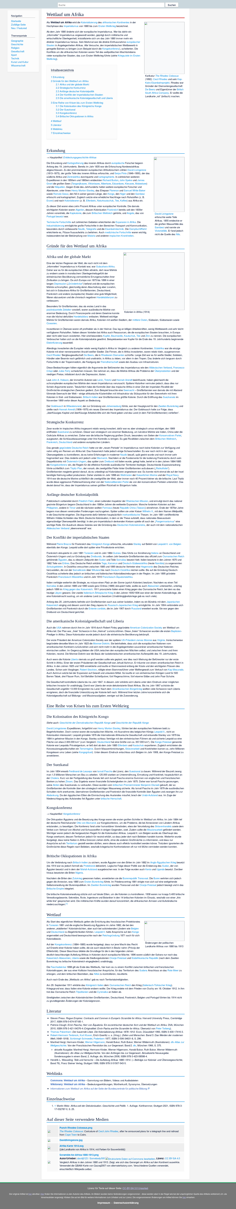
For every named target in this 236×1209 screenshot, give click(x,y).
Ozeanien (52, 323)
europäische (118, 163)
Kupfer (106, 335)
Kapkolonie (75, 213)
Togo (104, 563)
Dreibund (109, 461)
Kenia (148, 869)
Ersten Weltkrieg (107, 26)
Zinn (147, 335)
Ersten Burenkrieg (93, 881)
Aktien (56, 784)
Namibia (159, 563)
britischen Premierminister (126, 784)
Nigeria (79, 872)
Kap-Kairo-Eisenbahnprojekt (163, 80)
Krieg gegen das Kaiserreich (78, 589)
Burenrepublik (130, 878)
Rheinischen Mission (137, 501)
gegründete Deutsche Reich (74, 447)
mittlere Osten (139, 319)
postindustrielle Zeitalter (59, 309)
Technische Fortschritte (59, 222)
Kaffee (123, 200)
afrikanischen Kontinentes (115, 22)
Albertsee (106, 183)
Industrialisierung (55, 225)
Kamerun (113, 563)
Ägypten (62, 559)
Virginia (161, 640)
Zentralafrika (73, 176)
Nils (178, 234)
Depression (60, 283)
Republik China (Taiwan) (132, 507)
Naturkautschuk (105, 200)
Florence (114, 190)
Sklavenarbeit (132, 748)
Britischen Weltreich (102, 213)
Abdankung (52, 795)
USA (58, 627)
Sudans (143, 970)
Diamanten (118, 355)
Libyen (58, 592)
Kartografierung (75, 163)
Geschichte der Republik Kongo (132, 722)
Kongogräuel (85, 752)
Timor (72, 507)
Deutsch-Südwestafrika (135, 563)
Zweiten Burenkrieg (168, 406)
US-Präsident (128, 640)
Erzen (50, 200)
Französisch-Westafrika (70, 576)
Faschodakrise (58, 967)
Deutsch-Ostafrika (120, 570)
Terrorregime (86, 748)
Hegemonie (147, 566)
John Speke (126, 180)
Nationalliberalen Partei (117, 481)
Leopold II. (159, 731)
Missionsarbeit (154, 829)
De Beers (150, 89)
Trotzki (107, 379)
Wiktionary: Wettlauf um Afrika (67, 1084)
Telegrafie (91, 229)
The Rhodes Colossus (167, 75)
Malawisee (140, 183)
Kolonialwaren (72, 200)
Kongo (111, 193)
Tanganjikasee (79, 183)
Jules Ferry (64, 370)
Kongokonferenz (110, 48)
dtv (134, 1045)
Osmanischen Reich (173, 556)
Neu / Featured (19, 28)
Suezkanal (63, 431)
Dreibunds (96, 556)
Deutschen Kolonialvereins (131, 524)
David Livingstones (56, 728)
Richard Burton (110, 180)
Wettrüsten (126, 475)
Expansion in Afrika (126, 222)
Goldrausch (57, 406)
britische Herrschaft (111, 798)
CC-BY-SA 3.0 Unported (135, 1188)
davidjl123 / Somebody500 (91, 1158)
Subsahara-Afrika (105, 266)
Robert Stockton (88, 669)
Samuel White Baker (134, 190)
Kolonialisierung (89, 22)
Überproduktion (163, 370)
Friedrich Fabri (86, 501)
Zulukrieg (77, 878)
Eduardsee (118, 183)
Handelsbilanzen (105, 297)
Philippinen (52, 507)
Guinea (117, 553)
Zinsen (69, 781)
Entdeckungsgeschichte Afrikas (79, 157)
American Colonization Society (146, 627)
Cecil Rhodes (160, 79)
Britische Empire (55, 888)
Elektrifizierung (54, 342)
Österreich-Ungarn (76, 461)
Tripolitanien (82, 991)
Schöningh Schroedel (81, 1038)
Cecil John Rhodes (108, 1131)
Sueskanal (134, 771)
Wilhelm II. (147, 511)
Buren (156, 878)
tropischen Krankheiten (121, 235)
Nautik (81, 229)
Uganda (160, 869)
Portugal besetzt (55, 216)
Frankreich (112, 209)
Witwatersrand (73, 406)
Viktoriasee (94, 183)
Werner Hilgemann (95, 1042)
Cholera (55, 778)
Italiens (155, 553)
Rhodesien (106, 355)
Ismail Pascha (104, 771)
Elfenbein (91, 200)
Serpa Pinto (120, 173)
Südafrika (159, 348)
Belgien (135, 928)
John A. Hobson (60, 379)
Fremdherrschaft (109, 361)
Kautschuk (129, 335)
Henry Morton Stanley (82, 190)
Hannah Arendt (124, 379)
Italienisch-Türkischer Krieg (157, 985)
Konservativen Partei (170, 435)
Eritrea (65, 563)
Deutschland (65, 442)
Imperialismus (71, 26)
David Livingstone (164, 213)
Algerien (80, 209)
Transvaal (143, 878)
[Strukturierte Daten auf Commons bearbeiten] (130, 1158)
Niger (123, 193)
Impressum (103, 1203)
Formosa (107, 507)
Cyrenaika (102, 991)
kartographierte (106, 176)
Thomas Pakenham (60, 1031)
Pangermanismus (165, 521)
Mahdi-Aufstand (88, 869)
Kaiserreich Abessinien (59, 958)
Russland (136, 608)
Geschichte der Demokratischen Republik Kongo (85, 722)
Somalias (121, 559)
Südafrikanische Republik (144, 958)
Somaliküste (79, 570)
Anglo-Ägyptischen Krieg (163, 862)
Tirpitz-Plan (76, 468)
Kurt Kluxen (86, 1035)
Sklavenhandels (163, 826)
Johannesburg (113, 406)
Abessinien (153, 585)
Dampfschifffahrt (138, 229)
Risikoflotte (162, 468)
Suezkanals (169, 397)
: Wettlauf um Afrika (67, 1080)
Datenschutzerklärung (126, 1203)
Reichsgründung (111, 935)
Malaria (91, 235)
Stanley (137, 544)
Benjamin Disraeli (150, 784)
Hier (42, 1193)
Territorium (71, 843)
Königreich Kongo (100, 544)
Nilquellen (60, 186)
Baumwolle (117, 335)
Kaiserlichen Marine (146, 475)
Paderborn (99, 1038)
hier (30, 1193)
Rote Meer (173, 970)
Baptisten (176, 631)
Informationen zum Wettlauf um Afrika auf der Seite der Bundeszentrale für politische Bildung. (99, 1088)
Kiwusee (129, 183)
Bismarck (102, 458)
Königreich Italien (95, 985)
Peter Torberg (163, 1028)
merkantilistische (131, 514)
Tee (117, 200)
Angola (130, 213)
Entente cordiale (97, 608)
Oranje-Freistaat (148, 885)
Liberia (74, 659)
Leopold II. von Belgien (169, 544)
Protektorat (89, 865)
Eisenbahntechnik (114, 229)
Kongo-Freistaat (163, 741)
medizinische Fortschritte (118, 232)
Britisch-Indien (90, 397)
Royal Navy (172, 475)
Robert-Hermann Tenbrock (64, 1035)
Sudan (102, 559)
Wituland (96, 570)
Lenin (100, 379)
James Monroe (144, 640)
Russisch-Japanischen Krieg (123, 605)
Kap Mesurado (175, 669)
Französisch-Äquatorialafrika (117, 576)
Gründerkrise (75, 283)
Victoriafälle (161, 230)
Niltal (96, 973)
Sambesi (159, 227)
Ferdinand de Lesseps (80, 771)
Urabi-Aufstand (150, 795)
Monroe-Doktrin (101, 643)
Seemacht (128, 390)
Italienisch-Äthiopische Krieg (98, 592)
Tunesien (89, 553)
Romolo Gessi (60, 193)
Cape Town (71, 1134)
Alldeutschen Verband (160, 367)
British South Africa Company (164, 91)
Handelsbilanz (81, 316)
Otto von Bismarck (86, 822)
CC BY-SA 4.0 (172, 1158)
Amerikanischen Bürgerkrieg (127, 688)
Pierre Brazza (64, 544)
